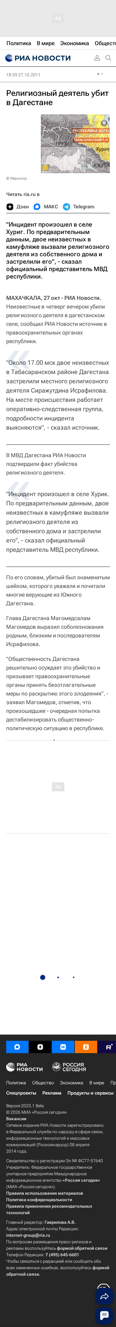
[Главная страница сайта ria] (37, 58)
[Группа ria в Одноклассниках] (86, 1047)
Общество (43, 1083)
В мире (96, 1083)
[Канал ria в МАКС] (17, 1047)
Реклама (51, 1093)
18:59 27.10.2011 (23, 74)
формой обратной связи (82, 1248)
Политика (16, 1083)
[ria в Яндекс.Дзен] (40, 1047)
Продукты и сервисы (90, 1093)
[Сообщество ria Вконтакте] (63, 1047)
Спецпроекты (21, 1093)
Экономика (71, 1083)
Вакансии (16, 1118)
